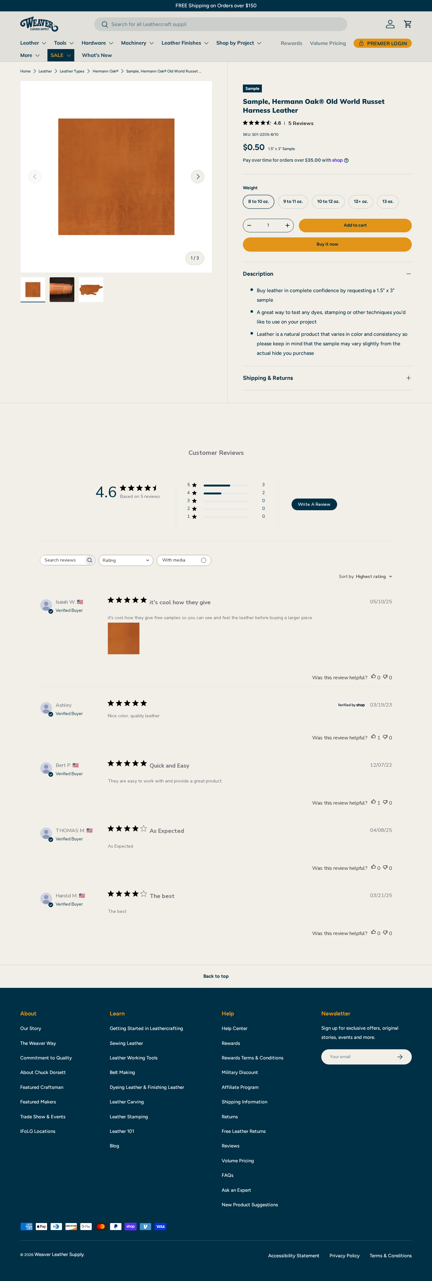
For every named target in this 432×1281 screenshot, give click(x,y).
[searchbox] (62, 560)
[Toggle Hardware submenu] (111, 43)
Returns (230, 1117)
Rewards (291, 43)
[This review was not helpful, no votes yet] (385, 677)
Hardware (94, 43)
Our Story (30, 1028)
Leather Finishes (181, 43)
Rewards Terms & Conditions (252, 1058)
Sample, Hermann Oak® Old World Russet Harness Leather (164, 71)
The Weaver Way (38, 1043)
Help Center (234, 1028)
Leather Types (72, 71)
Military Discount (240, 1072)
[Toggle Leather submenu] (44, 43)
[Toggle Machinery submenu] (151, 43)
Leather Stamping (129, 1117)
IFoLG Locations (37, 1131)
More (26, 55)
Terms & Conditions (391, 1256)
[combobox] (220, 24)
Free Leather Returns (244, 1131)
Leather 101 (122, 1131)
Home (25, 71)
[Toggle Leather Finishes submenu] (206, 43)
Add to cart (355, 225)
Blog (114, 1146)
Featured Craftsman (41, 1087)
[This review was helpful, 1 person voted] (373, 738)
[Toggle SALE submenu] (68, 55)
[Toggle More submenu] (37, 55)
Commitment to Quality (46, 1058)
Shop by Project (235, 43)
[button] (408, 24)
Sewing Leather (126, 1043)
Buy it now (327, 244)
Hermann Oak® (105, 71)
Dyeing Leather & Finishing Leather (147, 1087)
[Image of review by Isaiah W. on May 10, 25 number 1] (123, 638)
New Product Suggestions (250, 1205)
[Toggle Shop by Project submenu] (259, 43)
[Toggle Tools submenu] (71, 43)
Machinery (133, 43)
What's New (97, 55)
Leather (29, 43)
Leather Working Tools (133, 1058)
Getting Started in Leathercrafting (146, 1028)
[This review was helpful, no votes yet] (373, 677)
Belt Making (122, 1072)
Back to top (216, 976)
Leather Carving (127, 1102)
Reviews (230, 1146)
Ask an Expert (236, 1190)
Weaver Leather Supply (59, 1254)
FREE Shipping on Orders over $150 (216, 6)
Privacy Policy (345, 1256)
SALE (57, 55)
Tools (60, 43)
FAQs (227, 1175)
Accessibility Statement (293, 1256)
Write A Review (314, 504)
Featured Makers (38, 1102)
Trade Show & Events (42, 1117)
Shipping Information (244, 1102)
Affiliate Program (240, 1087)
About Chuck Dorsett (43, 1072)
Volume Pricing (328, 43)
